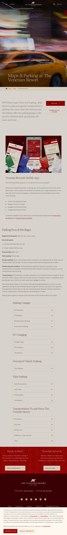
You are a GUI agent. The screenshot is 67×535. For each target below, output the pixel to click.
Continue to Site (10, 531)
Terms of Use (46, 526)
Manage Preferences (27, 531)
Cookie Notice (44, 516)
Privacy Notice (34, 516)
